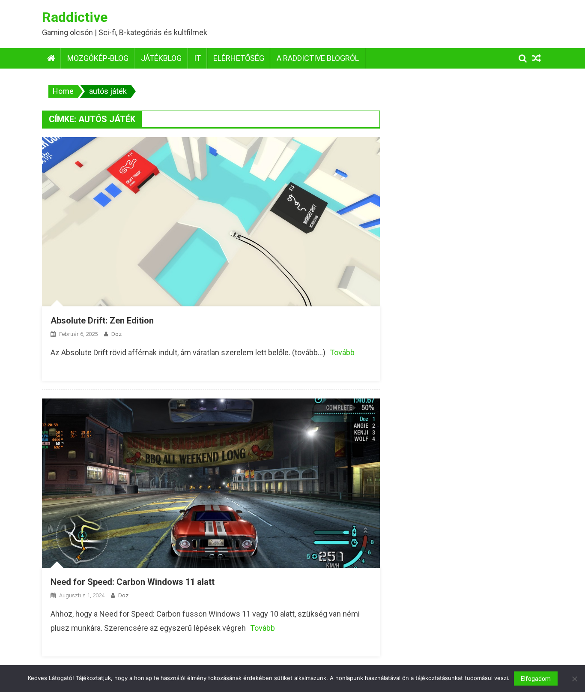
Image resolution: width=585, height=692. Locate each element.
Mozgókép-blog (97, 58)
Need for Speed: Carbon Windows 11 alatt (133, 582)
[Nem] (574, 678)
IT (197, 58)
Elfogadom (536, 678)
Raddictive (74, 17)
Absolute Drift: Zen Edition (102, 320)
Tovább (342, 352)
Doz (116, 334)
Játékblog (161, 58)
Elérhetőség (238, 58)
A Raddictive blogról (318, 58)
